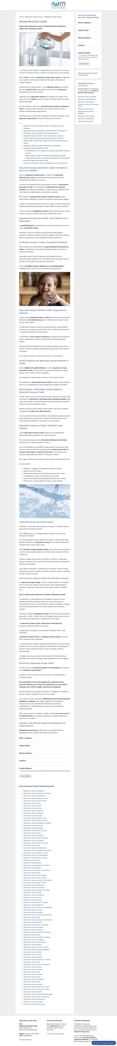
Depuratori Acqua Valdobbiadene (35, 848)
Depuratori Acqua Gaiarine (33, 922)
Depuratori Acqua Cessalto (33, 969)
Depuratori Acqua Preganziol (34, 811)
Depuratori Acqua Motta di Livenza (36, 843)
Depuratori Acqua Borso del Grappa (36, 925)
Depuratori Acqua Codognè (33, 930)
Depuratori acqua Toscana (86, 116)
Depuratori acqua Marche (86, 118)
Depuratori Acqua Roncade (33, 816)
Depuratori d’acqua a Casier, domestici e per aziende (42, 146)
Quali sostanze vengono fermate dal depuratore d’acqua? (45, 155)
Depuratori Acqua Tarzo (32, 962)
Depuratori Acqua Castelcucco (34, 999)
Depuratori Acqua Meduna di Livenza (36, 987)
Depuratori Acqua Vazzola (33, 900)
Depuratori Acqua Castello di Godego (37, 890)
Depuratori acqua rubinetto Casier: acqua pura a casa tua (43, 136)
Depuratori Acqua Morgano (33, 957)
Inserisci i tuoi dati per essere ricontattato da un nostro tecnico (45, 163)
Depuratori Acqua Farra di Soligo (35, 875)
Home (21, 17)
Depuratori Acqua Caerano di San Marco (38, 880)
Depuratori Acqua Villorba (33, 808)
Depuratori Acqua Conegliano (34, 791)
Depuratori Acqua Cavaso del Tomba (36, 989)
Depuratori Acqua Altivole (32, 892)
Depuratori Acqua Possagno (33, 1002)
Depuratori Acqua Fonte (32, 917)
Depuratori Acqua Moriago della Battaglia (38, 994)
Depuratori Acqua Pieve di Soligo (35, 830)
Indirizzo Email (25, 745)
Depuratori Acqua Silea (32, 845)
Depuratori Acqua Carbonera (34, 835)
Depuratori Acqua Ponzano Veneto (36, 820)
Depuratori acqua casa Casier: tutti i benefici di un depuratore (45, 131)
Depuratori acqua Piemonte (87, 99)
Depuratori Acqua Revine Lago (34, 1004)
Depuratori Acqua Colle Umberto (35, 942)
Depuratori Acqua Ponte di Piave (35, 878)
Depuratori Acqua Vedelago (33, 813)
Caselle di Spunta (25, 768)
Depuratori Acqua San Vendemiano (36, 855)
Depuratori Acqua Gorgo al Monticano (37, 964)
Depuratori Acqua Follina (32, 977)
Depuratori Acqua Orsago (32, 967)
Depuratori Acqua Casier (32, 833)
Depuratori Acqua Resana (32, 863)
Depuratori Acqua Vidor (32, 972)
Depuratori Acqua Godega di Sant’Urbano (38, 920)
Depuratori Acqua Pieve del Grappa (36, 902)
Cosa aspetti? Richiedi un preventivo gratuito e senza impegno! (41, 356)
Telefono (23, 761)
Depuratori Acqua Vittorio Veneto (35, 801)
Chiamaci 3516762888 (31, 1034)
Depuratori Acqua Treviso (34, 17)
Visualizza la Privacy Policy (55, 1034)
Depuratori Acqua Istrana (32, 868)
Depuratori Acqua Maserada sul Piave (37, 865)
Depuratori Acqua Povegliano (34, 940)
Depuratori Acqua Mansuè (33, 945)
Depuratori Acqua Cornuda (33, 910)
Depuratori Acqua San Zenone (34, 887)
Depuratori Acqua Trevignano (34, 840)
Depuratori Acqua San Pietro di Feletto (37, 937)
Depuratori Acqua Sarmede (33, 984)
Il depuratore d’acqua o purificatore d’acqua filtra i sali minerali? (48, 158)
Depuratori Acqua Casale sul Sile (35, 818)
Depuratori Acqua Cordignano (34, 895)
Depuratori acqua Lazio (85, 121)
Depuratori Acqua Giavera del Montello (37, 932)
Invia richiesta (25, 776)
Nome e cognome (26, 738)
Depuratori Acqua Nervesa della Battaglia (38, 907)
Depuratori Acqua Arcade (32, 954)
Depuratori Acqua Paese (32, 803)
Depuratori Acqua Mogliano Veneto (36, 798)
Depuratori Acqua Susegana (33, 828)
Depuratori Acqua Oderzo (32, 806)
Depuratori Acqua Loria (32, 860)
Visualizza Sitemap (25, 1039)
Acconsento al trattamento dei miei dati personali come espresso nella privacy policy (46, 771)
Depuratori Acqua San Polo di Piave (36, 947)
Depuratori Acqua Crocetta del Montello (37, 915)
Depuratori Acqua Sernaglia (33, 912)
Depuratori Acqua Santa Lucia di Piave (37, 870)
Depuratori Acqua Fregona (33, 992)
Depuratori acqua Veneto (86, 102)
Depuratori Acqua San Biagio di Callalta (37, 823)
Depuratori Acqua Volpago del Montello (37, 850)
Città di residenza (26, 753)
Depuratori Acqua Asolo (32, 873)
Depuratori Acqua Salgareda (33, 905)
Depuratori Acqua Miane (32, 982)
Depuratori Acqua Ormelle (33, 952)
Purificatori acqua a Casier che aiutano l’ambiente (41, 133)
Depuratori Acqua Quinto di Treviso (36, 853)
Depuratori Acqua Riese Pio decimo (36, 838)
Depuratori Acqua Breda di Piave (35, 883)
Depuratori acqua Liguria (86, 109)
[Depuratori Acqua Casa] (58, 5)
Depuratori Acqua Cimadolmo (34, 979)
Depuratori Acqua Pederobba (34, 885)
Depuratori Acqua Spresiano (33, 825)
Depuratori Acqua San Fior (33, 897)
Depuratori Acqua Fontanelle (33, 927)
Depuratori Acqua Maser (32, 935)
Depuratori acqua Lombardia (87, 96)
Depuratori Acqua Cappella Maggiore (36, 949)
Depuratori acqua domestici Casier (36, 148)
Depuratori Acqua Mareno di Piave (35, 858)
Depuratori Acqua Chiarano (33, 974)
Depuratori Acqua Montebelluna (35, 796)
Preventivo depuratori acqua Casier (36, 160)
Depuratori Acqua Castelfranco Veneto (37, 793)
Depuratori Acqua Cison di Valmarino (36, 997)
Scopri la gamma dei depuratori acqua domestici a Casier (44, 138)
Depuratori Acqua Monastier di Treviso (37, 959)
